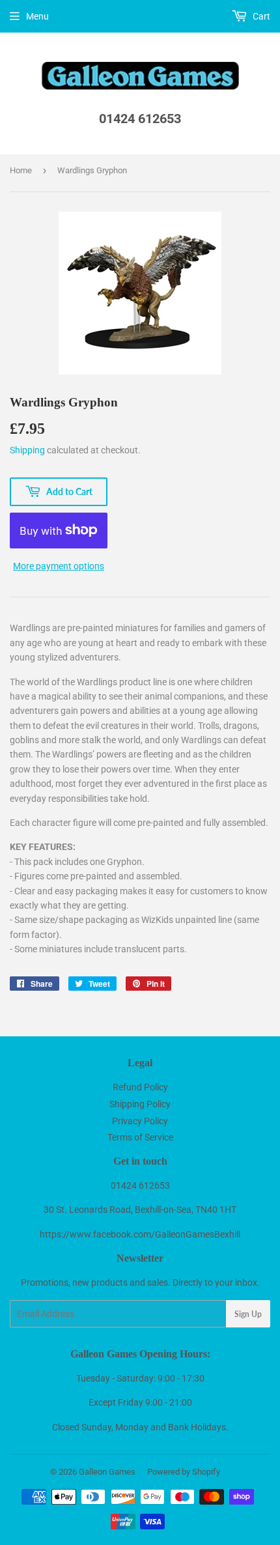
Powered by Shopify (183, 1472)
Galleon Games (107, 1472)
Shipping (27, 450)
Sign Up (248, 1314)
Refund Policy (140, 1087)
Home (21, 170)
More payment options (58, 566)
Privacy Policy (140, 1121)
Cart (260, 16)
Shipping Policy (140, 1104)
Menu (37, 16)
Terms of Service (140, 1137)
